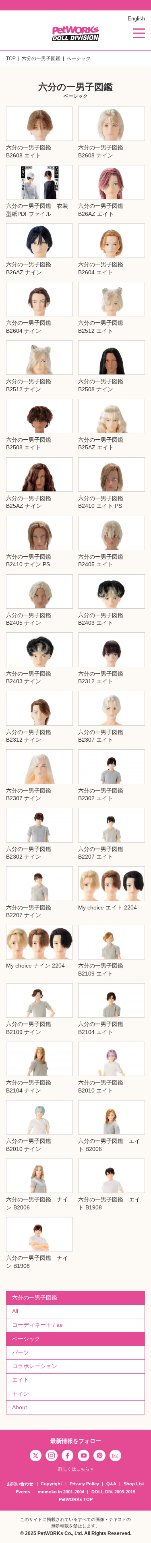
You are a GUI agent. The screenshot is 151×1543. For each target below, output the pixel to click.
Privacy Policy (84, 1483)
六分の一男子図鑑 (41, 58)
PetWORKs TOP (76, 1499)
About (19, 1407)
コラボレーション (34, 1366)
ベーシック (26, 1339)
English (136, 19)
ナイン (20, 1393)
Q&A (111, 1483)
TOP (11, 58)
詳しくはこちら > (75, 1469)
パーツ (20, 1352)
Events (23, 1491)
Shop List (134, 1483)
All (15, 1311)
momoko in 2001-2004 (61, 1491)
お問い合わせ (20, 1483)
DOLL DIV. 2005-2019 (113, 1491)
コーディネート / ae (37, 1325)
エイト (20, 1379)
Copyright (51, 1483)
